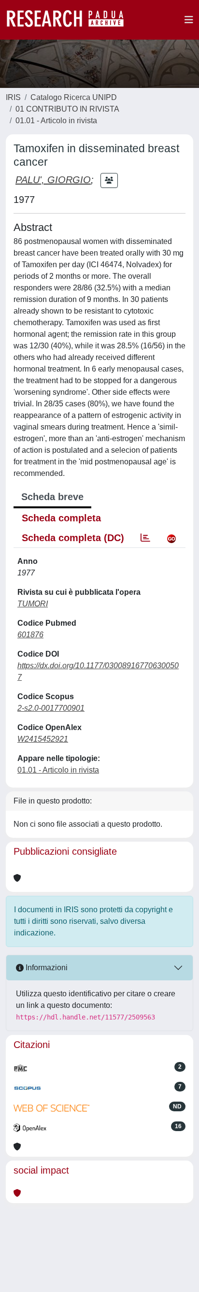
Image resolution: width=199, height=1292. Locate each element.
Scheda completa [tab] (61, 518)
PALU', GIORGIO (53, 179)
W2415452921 (42, 739)
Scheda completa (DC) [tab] (73, 537)
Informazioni (46, 967)
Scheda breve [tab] (52, 496)
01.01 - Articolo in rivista (56, 120)
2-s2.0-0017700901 (51, 708)
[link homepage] (70, 20)
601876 (30, 635)
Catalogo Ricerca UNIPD (73, 97)
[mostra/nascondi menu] (189, 20)
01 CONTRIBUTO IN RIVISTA (67, 109)
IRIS (13, 97)
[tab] (145, 538)
